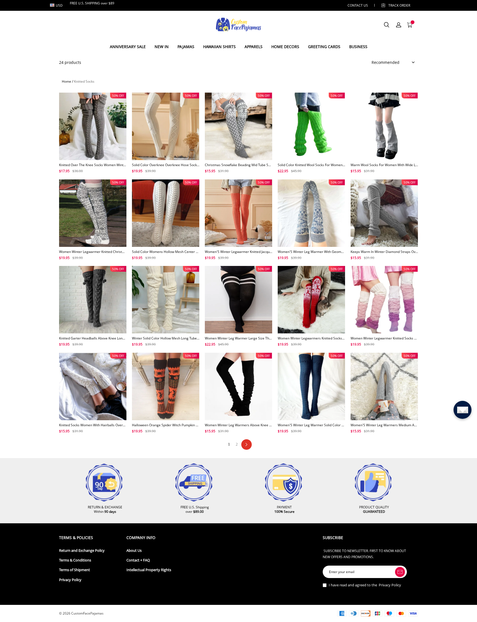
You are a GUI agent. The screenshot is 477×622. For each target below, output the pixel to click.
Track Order (399, 5)
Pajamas (185, 46)
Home (66, 81)
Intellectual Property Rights (148, 570)
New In (162, 46)
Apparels (254, 46)
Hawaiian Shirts (219, 46)
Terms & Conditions (75, 560)
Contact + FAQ (138, 560)
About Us (134, 550)
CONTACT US (358, 5)
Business (358, 46)
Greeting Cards (324, 46)
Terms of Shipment (74, 570)
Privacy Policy (70, 579)
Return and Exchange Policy (82, 550)
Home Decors (285, 46)
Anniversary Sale (128, 46)
